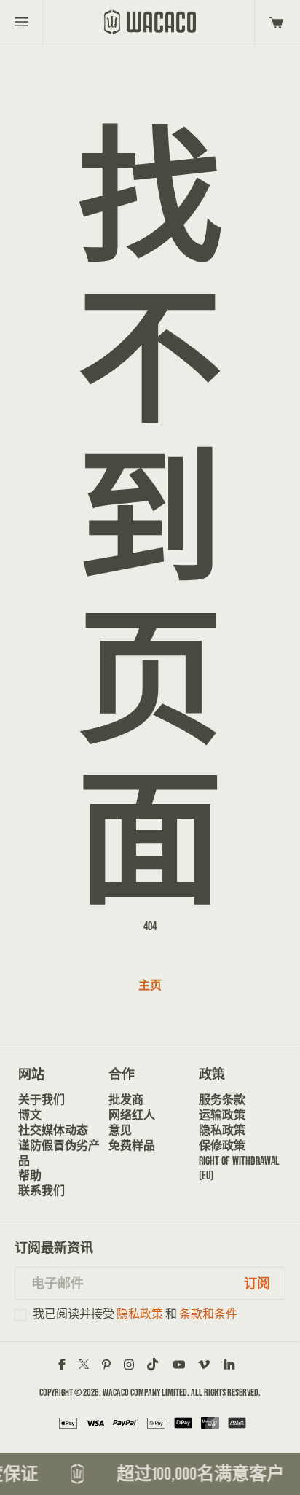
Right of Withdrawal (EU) (239, 1168)
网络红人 (131, 1115)
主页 (150, 985)
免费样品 (131, 1145)
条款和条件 (208, 1314)
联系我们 (41, 1191)
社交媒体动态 (53, 1130)
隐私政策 (222, 1130)
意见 (120, 1130)
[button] (274, 22)
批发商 (125, 1099)
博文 (30, 1115)
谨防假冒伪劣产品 (59, 1153)
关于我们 (41, 1099)
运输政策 (222, 1115)
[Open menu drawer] (21, 21)
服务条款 (222, 1099)
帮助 (30, 1175)
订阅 (257, 1283)
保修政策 (222, 1145)
